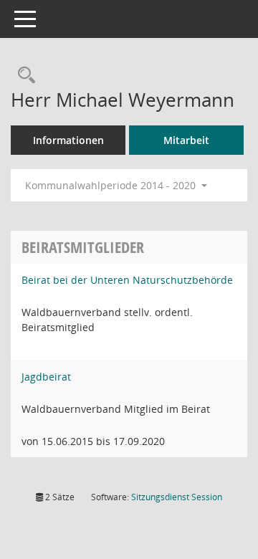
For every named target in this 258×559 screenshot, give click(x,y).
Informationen (68, 140)
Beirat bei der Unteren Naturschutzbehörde (127, 280)
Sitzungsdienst (176, 497)
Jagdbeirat (46, 376)
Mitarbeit (186, 140)
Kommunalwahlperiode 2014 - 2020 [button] (112, 185)
